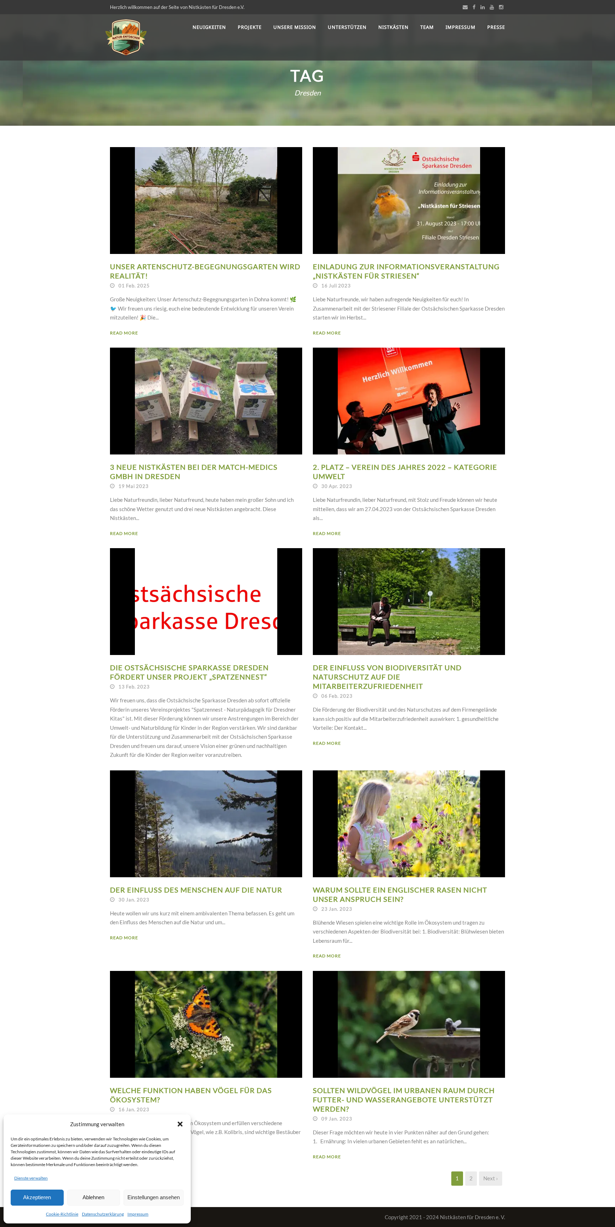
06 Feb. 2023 (337, 696)
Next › (490, 1178)
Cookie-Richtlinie (62, 1214)
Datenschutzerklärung (103, 1214)
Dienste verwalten (31, 1178)
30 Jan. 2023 (134, 900)
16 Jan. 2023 (134, 1109)
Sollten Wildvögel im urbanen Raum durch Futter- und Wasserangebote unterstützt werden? (404, 1099)
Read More (124, 333)
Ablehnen (93, 1197)
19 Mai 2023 (134, 486)
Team (427, 27)
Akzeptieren (37, 1197)
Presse (496, 27)
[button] (180, 1124)
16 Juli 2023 (336, 285)
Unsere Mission (294, 27)
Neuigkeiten (209, 27)
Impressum (137, 1214)
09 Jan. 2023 (336, 1119)
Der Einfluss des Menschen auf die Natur (196, 889)
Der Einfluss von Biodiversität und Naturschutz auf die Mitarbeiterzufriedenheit (387, 676)
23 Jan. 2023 (336, 909)
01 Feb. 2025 (134, 285)
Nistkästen (393, 27)
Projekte (250, 27)
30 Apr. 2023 (336, 486)
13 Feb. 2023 (134, 687)
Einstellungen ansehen (153, 1197)
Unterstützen (347, 27)
